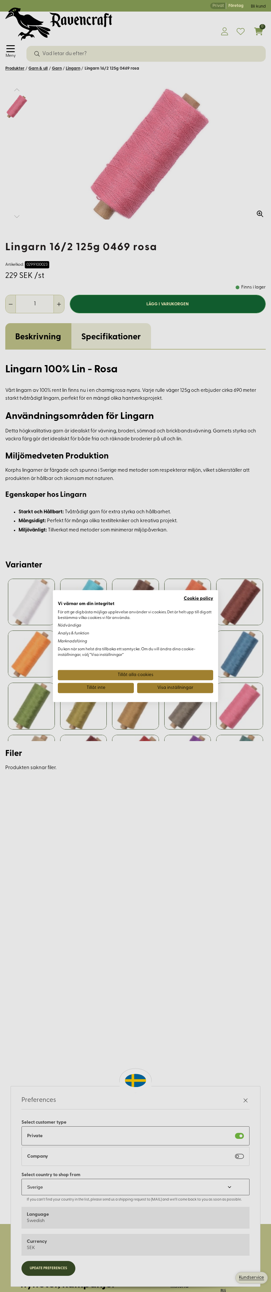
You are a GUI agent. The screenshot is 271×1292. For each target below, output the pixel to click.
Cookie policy (198, 598)
